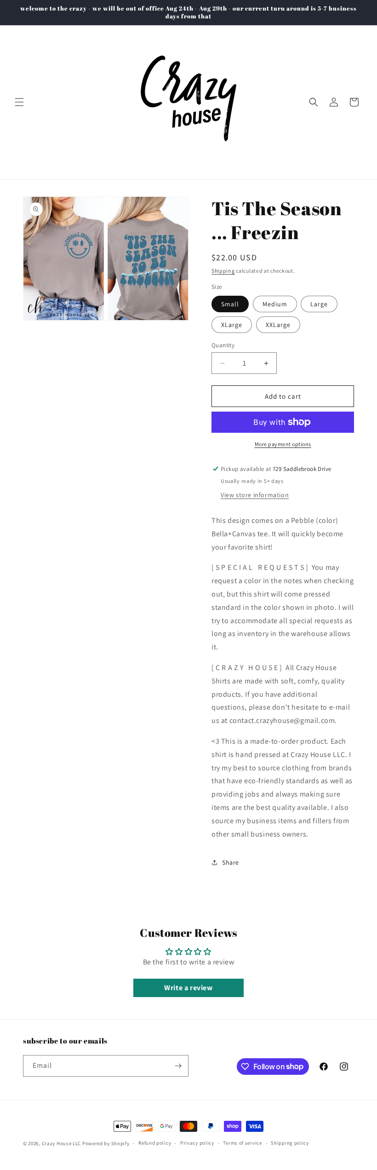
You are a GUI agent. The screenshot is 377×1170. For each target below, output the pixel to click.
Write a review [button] (188, 987)
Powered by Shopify (106, 1143)
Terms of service (242, 1143)
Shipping (223, 270)
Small (230, 304)
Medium (275, 304)
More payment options (283, 444)
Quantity (222, 345)
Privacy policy (197, 1143)
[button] (19, 102)
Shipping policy (290, 1143)
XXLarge (278, 325)
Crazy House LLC (61, 1143)
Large (319, 304)
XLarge (231, 325)
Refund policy (154, 1143)
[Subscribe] (178, 1066)
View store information (255, 495)
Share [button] (230, 862)
